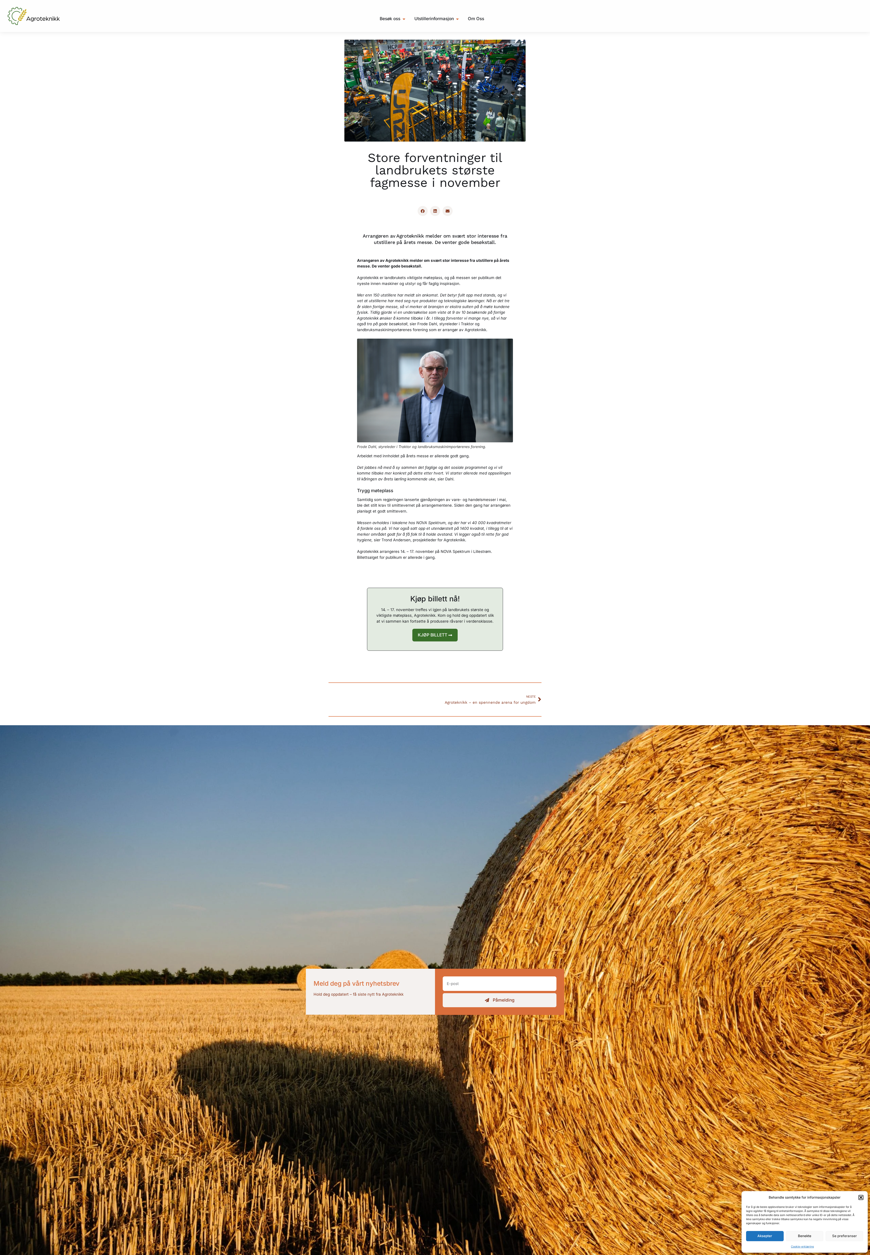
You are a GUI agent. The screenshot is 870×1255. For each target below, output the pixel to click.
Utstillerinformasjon (434, 18)
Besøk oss (390, 18)
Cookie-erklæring (802, 1246)
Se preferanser (844, 1236)
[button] (861, 1197)
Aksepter (764, 1236)
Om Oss (476, 18)
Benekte (804, 1236)
